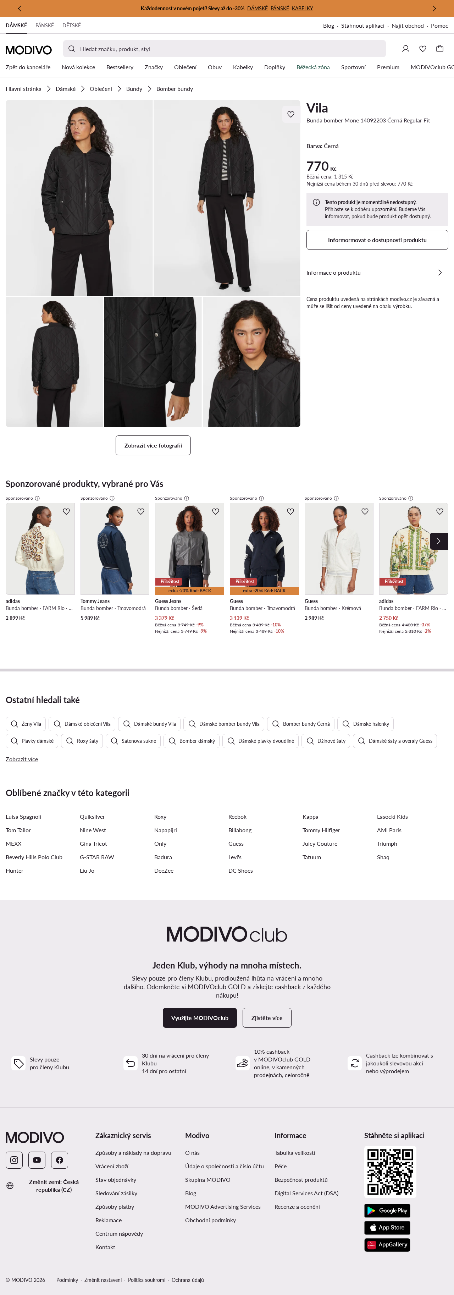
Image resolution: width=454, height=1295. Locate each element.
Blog (332, 26)
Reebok (237, 816)
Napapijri (165, 830)
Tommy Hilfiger (321, 830)
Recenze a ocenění (297, 1206)
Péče (281, 1166)
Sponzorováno (19, 498)
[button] (79, 198)
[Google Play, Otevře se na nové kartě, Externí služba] (387, 1211)
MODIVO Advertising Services (227, 1206)
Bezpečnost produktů (301, 1179)
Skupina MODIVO (227, 1179)
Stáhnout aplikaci (366, 26)
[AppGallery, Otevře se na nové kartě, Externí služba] (387, 1245)
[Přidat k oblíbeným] (291, 114)
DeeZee (163, 870)
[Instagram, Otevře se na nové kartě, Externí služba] (14, 1160)
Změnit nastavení (103, 1280)
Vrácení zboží (111, 1166)
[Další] (434, 8)
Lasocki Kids (392, 816)
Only (160, 843)
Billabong (239, 830)
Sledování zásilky (116, 1193)
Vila (317, 107)
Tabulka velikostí (295, 1152)
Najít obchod (408, 25)
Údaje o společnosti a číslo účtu (224, 1166)
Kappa (311, 816)
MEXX (13, 843)
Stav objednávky (115, 1179)
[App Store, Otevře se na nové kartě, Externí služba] (387, 1228)
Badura (163, 857)
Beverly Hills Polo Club (34, 857)
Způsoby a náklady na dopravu (137, 1152)
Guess (236, 843)
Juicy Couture (320, 843)
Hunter (14, 870)
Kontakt (105, 1247)
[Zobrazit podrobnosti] (439, 272)
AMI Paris (389, 830)
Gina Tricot (93, 843)
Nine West (93, 830)
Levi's (235, 857)
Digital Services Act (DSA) (306, 1193)
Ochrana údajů (188, 1280)
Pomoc (439, 25)
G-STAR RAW (97, 857)
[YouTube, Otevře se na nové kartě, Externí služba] (36, 1160)
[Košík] (439, 48)
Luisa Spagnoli (23, 816)
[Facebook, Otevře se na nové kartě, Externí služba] (59, 1160)
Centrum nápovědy (119, 1233)
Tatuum (312, 857)
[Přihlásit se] (405, 48)
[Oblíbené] (422, 48)
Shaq (383, 857)
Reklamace (108, 1220)
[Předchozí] (19, 8)
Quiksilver (92, 816)
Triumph (387, 843)
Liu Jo (87, 870)
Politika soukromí (146, 1280)
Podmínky (67, 1280)
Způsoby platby (137, 1206)
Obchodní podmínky (227, 1219)
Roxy (160, 816)
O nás (192, 1152)
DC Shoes (240, 870)
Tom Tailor (18, 830)
